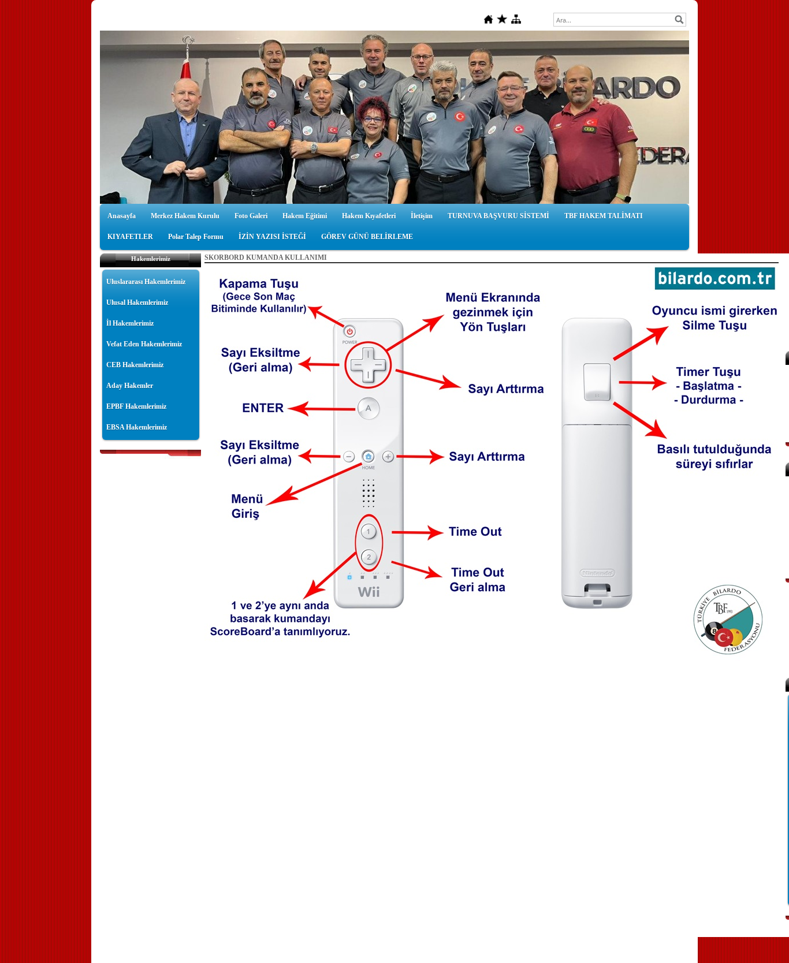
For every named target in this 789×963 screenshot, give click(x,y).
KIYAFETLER (130, 237)
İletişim (422, 216)
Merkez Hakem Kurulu (185, 216)
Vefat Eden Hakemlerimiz (144, 344)
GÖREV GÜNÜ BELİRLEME (367, 237)
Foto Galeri (251, 216)
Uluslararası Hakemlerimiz (145, 282)
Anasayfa (121, 216)
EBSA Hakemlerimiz (136, 427)
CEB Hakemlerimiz (134, 365)
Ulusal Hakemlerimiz (137, 302)
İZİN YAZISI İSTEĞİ (272, 237)
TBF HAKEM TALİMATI (603, 216)
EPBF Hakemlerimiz (136, 406)
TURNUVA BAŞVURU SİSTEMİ (498, 216)
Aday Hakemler (129, 386)
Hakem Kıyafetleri (369, 216)
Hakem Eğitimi (304, 216)
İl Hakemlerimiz (130, 323)
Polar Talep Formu (196, 237)
